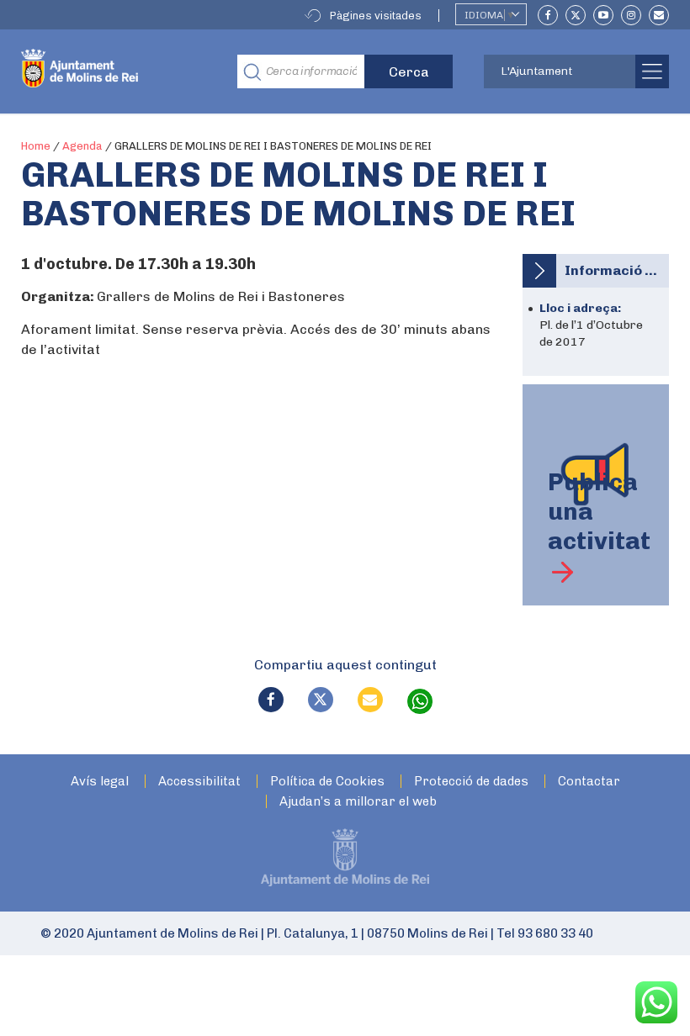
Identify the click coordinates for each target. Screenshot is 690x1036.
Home (35, 146)
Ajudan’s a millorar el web (358, 802)
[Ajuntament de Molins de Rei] (116, 71)
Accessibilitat (199, 781)
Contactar (589, 781)
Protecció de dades (471, 781)
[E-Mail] (659, 15)
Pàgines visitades (376, 15)
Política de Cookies (327, 781)
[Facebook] (548, 15)
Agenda (82, 146)
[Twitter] (575, 15)
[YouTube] (603, 15)
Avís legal (100, 781)
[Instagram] (631, 15)
